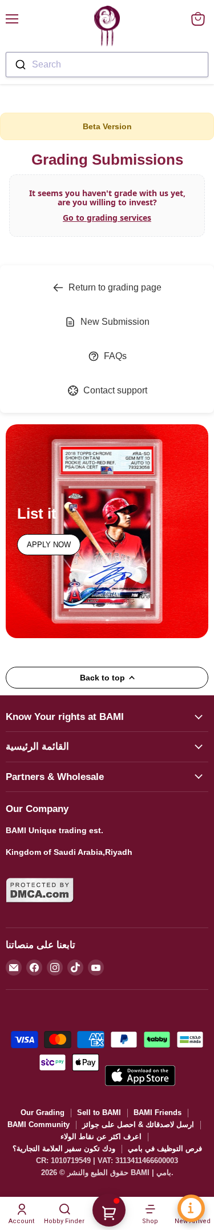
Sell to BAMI (99, 1112)
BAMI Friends (157, 1112)
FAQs (115, 356)
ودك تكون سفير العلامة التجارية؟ (64, 1148)
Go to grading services (107, 217)
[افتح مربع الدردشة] (191, 1208)
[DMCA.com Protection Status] (40, 909)
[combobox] (107, 64)
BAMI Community (38, 1124)
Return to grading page (114, 287)
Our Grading (42, 1112)
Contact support (115, 390)
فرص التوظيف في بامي (165, 1148)
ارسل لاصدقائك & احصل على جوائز (138, 1124)
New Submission (115, 322)
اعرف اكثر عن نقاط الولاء (101, 1136)
